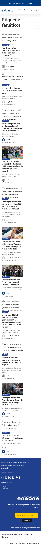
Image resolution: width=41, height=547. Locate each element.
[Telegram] (33, 498)
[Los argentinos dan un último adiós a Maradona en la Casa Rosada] (12, 427)
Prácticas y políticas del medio (12, 534)
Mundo (5, 198)
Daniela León (9, 180)
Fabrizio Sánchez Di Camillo (13, 258)
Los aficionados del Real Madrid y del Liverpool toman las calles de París (11, 282)
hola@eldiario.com (7, 482)
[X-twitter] (26, 498)
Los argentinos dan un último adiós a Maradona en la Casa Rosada (12, 437)
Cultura (5, 45)
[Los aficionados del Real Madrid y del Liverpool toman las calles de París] (12, 271)
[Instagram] (19, 498)
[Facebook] (22, 498)
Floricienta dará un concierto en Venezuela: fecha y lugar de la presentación (11, 51)
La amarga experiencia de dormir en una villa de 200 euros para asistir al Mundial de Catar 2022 (11, 205)
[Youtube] (30, 498)
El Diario (8, 139)
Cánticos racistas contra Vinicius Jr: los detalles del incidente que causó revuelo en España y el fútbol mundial (12, 166)
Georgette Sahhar (10, 102)
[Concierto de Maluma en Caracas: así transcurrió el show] (12, 79)
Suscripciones (28, 534)
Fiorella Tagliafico (10, 66)
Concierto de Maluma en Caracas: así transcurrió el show (12, 90)
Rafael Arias (9, 220)
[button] (19, 10)
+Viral (5, 354)
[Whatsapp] (37, 498)
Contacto (5, 537)
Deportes (6, 158)
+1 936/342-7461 (11, 477)
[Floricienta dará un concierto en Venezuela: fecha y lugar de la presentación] (12, 39)
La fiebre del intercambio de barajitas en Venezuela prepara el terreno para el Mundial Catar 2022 (11, 245)
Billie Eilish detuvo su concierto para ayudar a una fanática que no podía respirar (11, 361)
